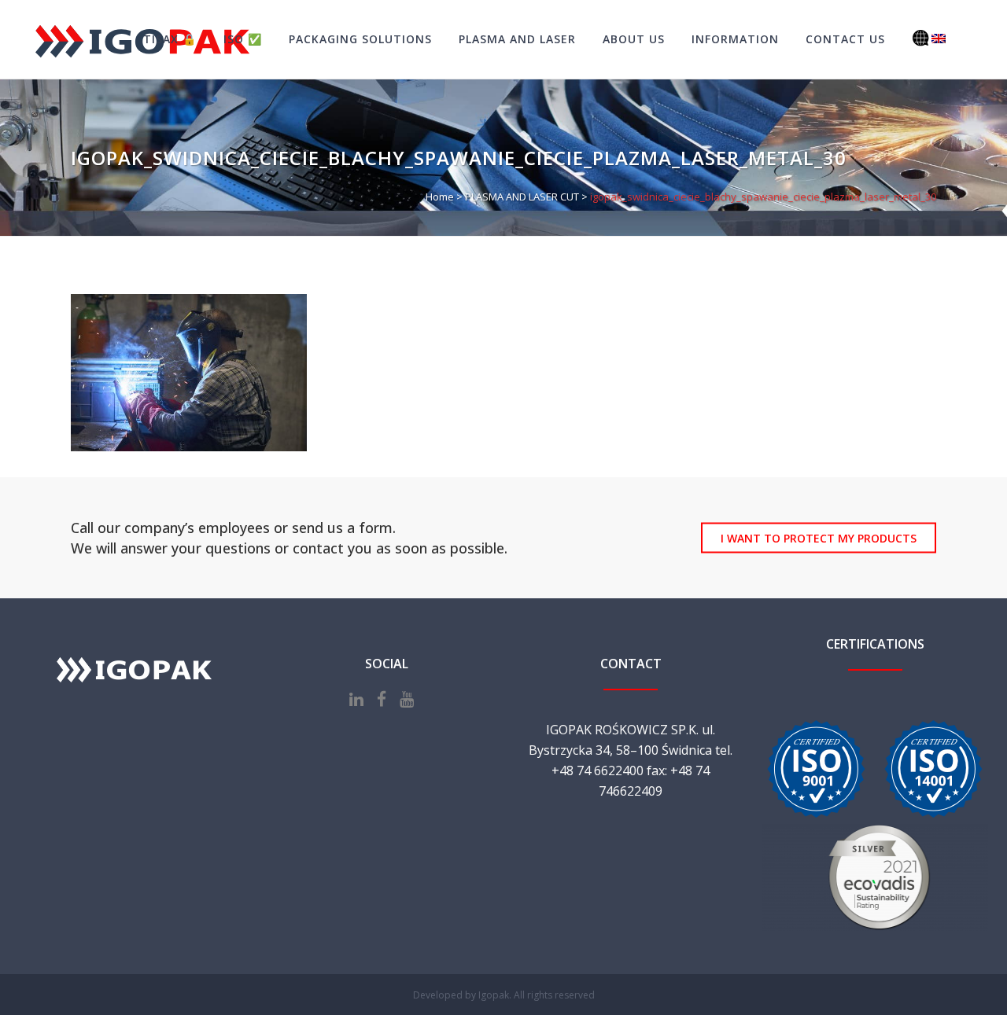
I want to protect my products (819, 538)
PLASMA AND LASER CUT (522, 196)
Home (440, 196)
